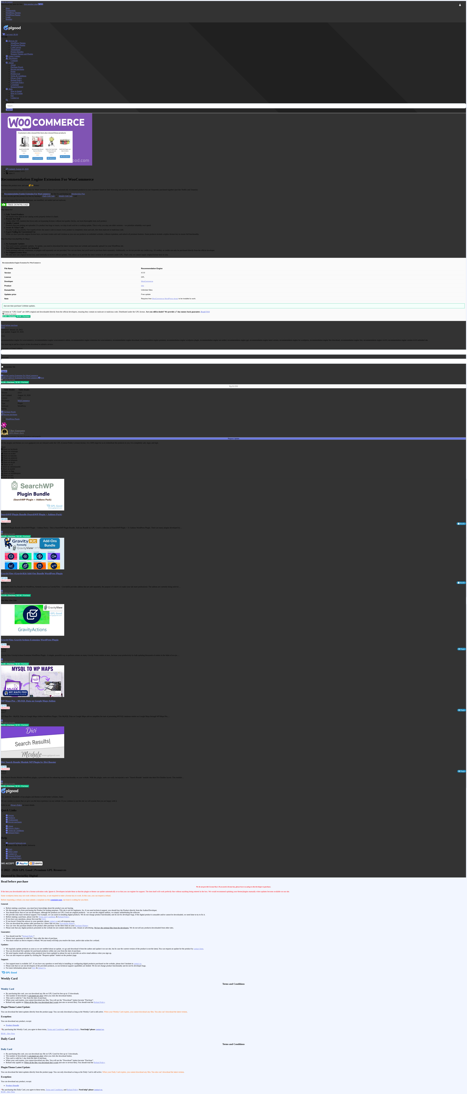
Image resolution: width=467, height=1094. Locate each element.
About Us (41, 968)
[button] (9, 325)
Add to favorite (10, 314)
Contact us (15, 98)
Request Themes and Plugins (22, 54)
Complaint (15, 85)
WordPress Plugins (13, 15)
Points (13, 71)
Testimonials (10, 10)
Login (8, 17)
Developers (13, 58)
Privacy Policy (16, 78)
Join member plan (30, 4)
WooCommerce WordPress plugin (165, 299)
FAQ (44, 919)
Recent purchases (17, 69)
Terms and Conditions (47, 917)
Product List (15, 74)
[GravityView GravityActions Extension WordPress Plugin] (32, 635)
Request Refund (17, 87)
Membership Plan (78, 194)
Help (10, 89)
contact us (53, 921)
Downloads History (66, 923)
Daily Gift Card (48, 196)
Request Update (233, 439)
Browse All (12, 41)
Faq (12, 96)
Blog (8, 8)
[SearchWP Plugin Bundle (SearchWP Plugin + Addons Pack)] (32, 510)
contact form (198, 949)
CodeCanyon (16, 47)
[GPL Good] (18, 29)
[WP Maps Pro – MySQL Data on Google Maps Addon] (32, 696)
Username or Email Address (11, 348)
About (11, 63)
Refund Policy (16, 80)
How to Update (17, 93)
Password (4, 358)
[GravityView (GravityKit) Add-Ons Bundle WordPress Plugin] (32, 569)
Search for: (10, 102)
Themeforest (15, 50)
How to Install (16, 91)
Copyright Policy (17, 82)
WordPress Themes (13, 13)
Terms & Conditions (18, 76)
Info (142, 286)
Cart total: (11, 34)
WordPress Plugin (13, 419)
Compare (14, 61)
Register (9, 19)
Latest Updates (14, 56)
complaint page (56, 900)
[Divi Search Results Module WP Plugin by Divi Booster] (32, 757)
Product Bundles (17, 52)
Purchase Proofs (17, 67)
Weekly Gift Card (65, 196)
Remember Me (9, 367)
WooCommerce (147, 281)
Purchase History (81, 926)
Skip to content (7, 2)
